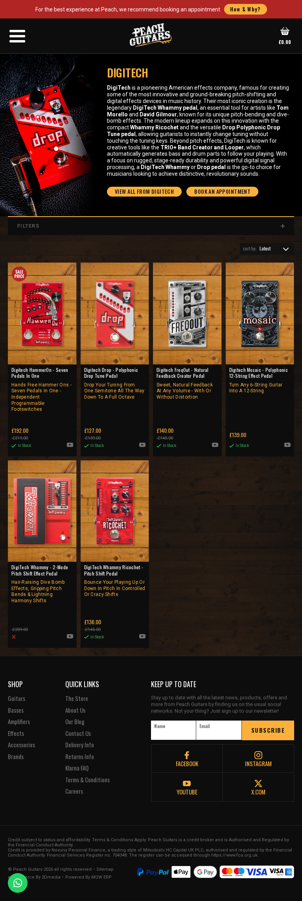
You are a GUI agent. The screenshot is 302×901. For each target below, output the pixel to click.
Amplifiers (19, 722)
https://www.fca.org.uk (234, 855)
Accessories (21, 745)
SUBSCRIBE (268, 730)
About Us (75, 710)
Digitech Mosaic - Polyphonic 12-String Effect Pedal (258, 380)
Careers (74, 791)
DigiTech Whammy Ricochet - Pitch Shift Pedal (114, 580)
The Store (76, 698)
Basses (16, 710)
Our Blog (75, 722)
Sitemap (105, 869)
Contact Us (78, 733)
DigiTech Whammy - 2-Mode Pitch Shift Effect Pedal (39, 583)
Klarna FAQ (76, 768)
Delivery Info (79, 745)
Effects (16, 733)
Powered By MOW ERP (88, 877)
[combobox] (267, 249)
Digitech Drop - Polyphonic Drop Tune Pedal (114, 383)
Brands (16, 757)
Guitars (16, 698)
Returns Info (79, 757)
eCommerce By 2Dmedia (34, 877)
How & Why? (245, 9)
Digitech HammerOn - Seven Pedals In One (41, 389)
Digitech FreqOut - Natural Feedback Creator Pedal (185, 383)
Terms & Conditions (87, 780)
